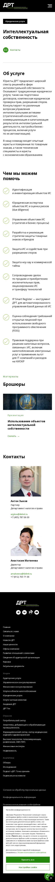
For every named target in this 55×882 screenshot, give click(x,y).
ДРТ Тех (6, 708)
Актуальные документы (13, 666)
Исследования (9, 767)
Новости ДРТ (9, 640)
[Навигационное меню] (50, 5)
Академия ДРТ (9, 704)
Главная (6, 627)
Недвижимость (10, 750)
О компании (8, 636)
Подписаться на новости (14, 775)
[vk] (24, 613)
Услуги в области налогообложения (19, 691)
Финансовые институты (14, 746)
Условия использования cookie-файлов (32, 852)
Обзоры (7, 762)
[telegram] (18, 613)
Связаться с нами (11, 631)
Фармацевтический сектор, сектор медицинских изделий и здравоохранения (25, 733)
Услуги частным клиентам (14, 700)
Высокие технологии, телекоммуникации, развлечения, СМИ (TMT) (22, 740)
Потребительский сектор (14, 720)
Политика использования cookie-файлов (21, 804)
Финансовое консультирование (18, 687)
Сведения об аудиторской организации (21, 657)
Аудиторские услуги (12, 678)
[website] (30, 613)
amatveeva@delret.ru (21, 573)
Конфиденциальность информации (19, 797)
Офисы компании (11, 649)
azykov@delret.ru (19, 514)
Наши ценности (10, 644)
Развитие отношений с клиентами (18, 653)
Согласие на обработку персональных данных (24, 790)
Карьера (7, 661)
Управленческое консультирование (19, 682)
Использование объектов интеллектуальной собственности (26, 424)
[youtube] (36, 613)
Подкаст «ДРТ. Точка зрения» (16, 771)
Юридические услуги (15, 21)
